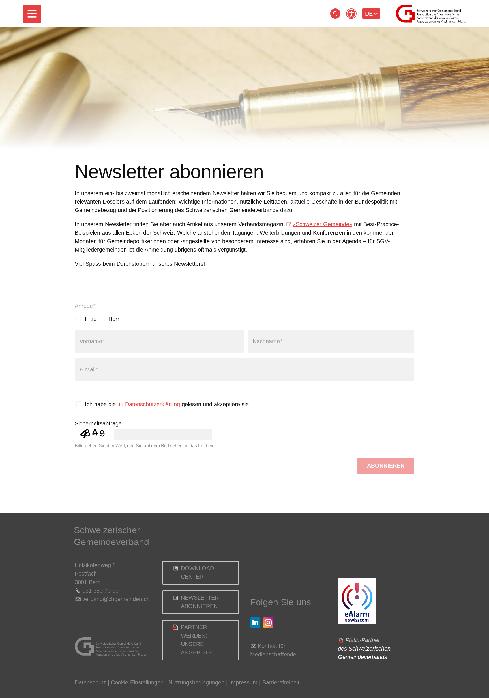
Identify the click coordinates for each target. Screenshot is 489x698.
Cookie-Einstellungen (138, 682)
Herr (113, 319)
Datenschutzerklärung (152, 404)
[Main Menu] (32, 14)
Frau (90, 319)
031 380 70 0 (98, 590)
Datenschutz (90, 682)
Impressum (243, 682)
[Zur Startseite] (431, 14)
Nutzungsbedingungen (196, 682)
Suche (335, 13)
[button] (32, 14)
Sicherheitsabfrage (98, 423)
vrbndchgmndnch (116, 599)
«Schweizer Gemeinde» (322, 224)
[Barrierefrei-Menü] (351, 13)
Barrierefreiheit (280, 682)
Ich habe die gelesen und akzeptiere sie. (167, 404)
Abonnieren (385, 466)
